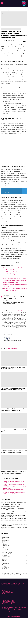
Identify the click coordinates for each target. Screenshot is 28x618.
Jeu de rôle (14, 555)
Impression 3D (14, 549)
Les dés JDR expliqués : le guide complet (10, 506)
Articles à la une (14, 537)
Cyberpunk (14, 538)
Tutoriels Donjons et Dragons (8, 600)
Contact (3, 590)
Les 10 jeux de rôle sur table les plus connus (10, 504)
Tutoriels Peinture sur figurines (8, 602)
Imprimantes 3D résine (14, 553)
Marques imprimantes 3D (14, 558)
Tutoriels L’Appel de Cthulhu (8, 601)
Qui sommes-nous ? (6, 591)
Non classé (14, 559)
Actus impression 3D (12, 348)
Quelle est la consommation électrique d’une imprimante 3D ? (14, 606)
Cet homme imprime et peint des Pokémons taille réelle (14, 492)
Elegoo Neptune (14, 545)
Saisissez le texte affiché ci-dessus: (12, 340)
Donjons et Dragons (14, 540)
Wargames (14, 564)
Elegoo (14, 541)
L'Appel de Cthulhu (14, 556)
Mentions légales (5, 595)
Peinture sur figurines (14, 562)
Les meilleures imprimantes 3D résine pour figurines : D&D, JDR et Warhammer (14, 608)
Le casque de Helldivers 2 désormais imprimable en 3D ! (13, 518)
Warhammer (14, 566)
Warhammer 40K (14, 567)
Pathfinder (14, 560)
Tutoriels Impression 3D (14, 563)
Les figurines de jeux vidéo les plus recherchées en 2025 (13, 502)
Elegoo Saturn (14, 547)
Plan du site (4, 593)
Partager (2, 13)
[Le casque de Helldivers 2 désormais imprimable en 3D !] (14, 420)
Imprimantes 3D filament (14, 552)
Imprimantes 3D (14, 551)
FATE (14, 548)
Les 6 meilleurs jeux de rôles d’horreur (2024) (11, 609)
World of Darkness (14, 568)
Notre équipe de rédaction (7, 592)
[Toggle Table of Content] (22, 56)
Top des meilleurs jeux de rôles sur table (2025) (12, 611)
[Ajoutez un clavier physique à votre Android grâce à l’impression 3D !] (14, 358)
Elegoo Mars (14, 544)
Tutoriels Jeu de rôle (6, 599)
